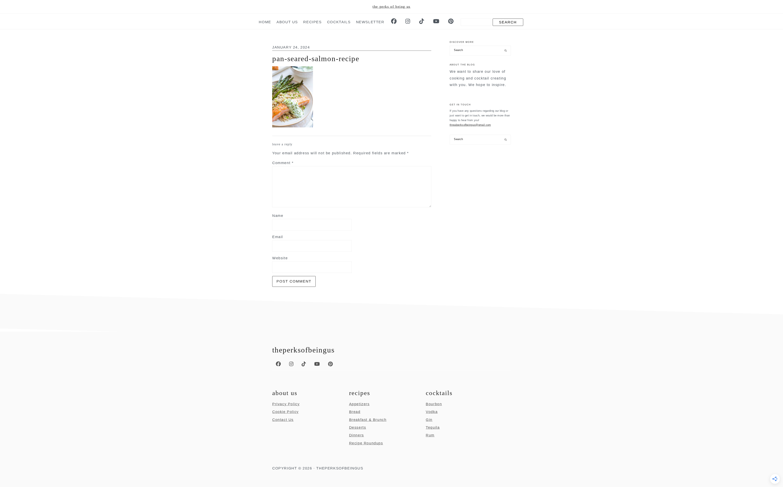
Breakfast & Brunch (368, 420)
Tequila (433, 427)
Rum (430, 435)
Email (277, 237)
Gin (429, 420)
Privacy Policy (286, 404)
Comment (282, 163)
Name (277, 216)
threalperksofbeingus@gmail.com (470, 124)
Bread (355, 412)
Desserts (357, 427)
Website (280, 258)
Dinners (356, 435)
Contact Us (283, 420)
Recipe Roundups (366, 443)
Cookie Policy (285, 412)
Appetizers (359, 404)
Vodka (432, 412)
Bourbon (434, 404)
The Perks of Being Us (391, 6)
